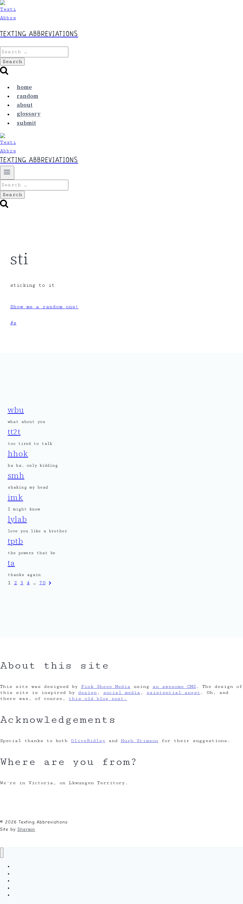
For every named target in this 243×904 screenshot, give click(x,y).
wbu (16, 410)
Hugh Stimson (139, 740)
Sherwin (26, 829)
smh (16, 475)
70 (42, 583)
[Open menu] (7, 173)
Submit (26, 123)
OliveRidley (88, 740)
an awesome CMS (174, 686)
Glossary (28, 114)
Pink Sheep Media (105, 686)
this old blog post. (98, 698)
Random (27, 96)
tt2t (14, 431)
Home (24, 87)
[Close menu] (1, 853)
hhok (18, 453)
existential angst (173, 692)
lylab (17, 519)
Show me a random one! (44, 307)
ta (11, 563)
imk (15, 497)
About (25, 105)
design (87, 692)
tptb (15, 541)
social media (121, 692)
